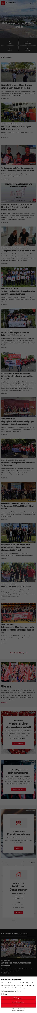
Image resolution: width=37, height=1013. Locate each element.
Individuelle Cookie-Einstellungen (18, 1008)
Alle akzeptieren (17, 998)
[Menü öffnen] (34, 3)
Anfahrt (18, 912)
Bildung (28, 50)
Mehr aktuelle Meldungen (18, 653)
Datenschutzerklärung (16, 1010)
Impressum (23, 1010)
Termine (9, 50)
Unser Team (28, 43)
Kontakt (9, 43)
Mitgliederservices (18, 789)
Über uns (4, 702)
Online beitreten (18, 744)
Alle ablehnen (18, 1006)
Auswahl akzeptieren (18, 1002)
